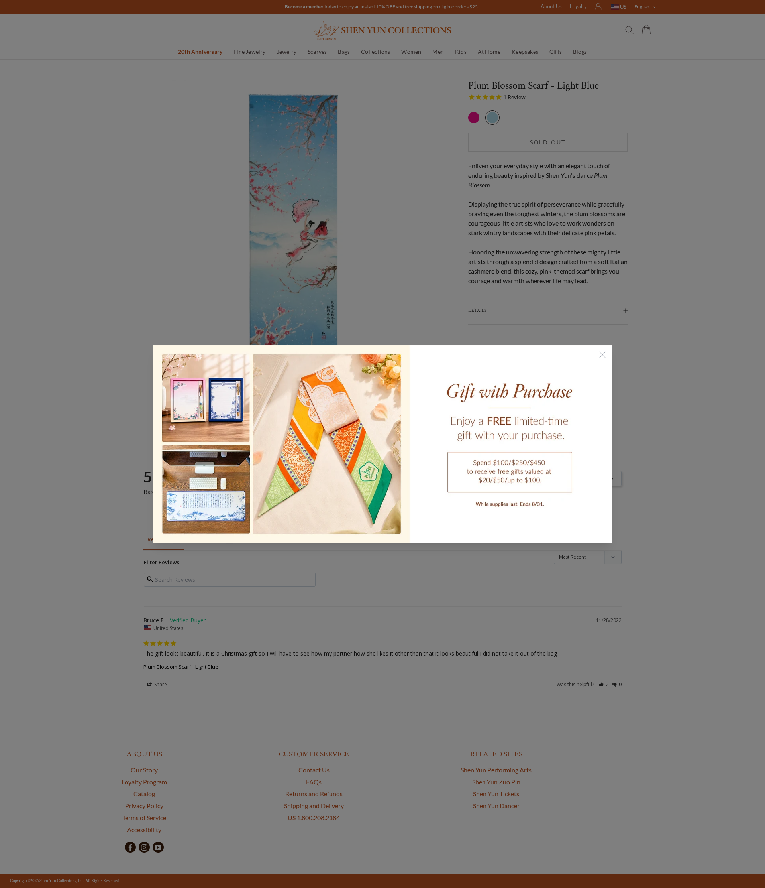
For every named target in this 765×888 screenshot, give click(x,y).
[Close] (602, 354)
